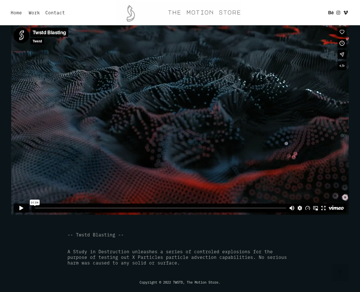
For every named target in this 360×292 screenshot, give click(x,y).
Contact (55, 12)
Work (34, 12)
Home (16, 12)
